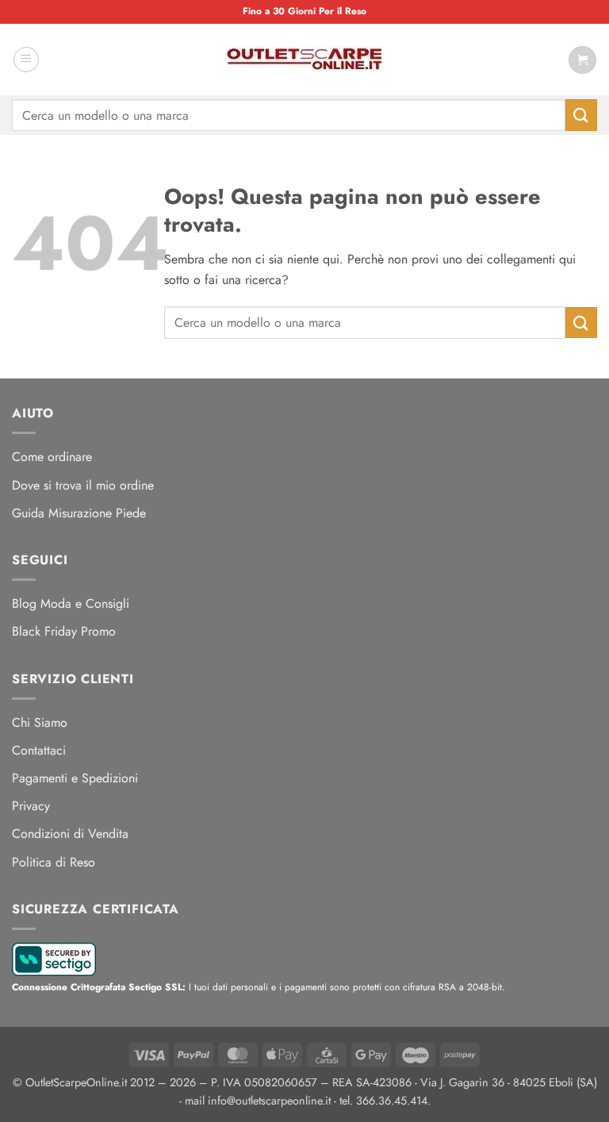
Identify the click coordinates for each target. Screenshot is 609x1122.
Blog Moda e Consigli (70, 603)
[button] (26, 59)
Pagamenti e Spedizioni (75, 778)
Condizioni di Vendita (70, 833)
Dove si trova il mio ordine (83, 485)
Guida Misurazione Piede (79, 513)
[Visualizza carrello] (582, 60)
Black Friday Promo (64, 631)
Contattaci (39, 750)
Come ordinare (52, 457)
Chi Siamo (39, 722)
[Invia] (581, 114)
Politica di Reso (53, 862)
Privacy (31, 806)
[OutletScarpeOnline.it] (304, 59)
